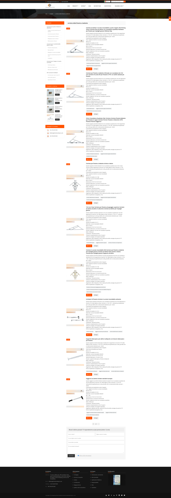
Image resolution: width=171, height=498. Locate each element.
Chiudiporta (50, 58)
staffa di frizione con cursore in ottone (94, 291)
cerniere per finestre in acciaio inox (93, 63)
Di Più (57, 94)
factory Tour (97, 6)
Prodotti (75, 6)
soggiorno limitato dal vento (104, 371)
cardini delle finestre (90, 108)
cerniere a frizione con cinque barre (115, 242)
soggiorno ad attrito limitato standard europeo (95, 412)
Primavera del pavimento (52, 47)
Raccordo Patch (51, 50)
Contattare (48, 471)
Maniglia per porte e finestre (53, 38)
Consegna (76, 474)
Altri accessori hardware (52, 72)
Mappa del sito (77, 485)
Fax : (46, 486)
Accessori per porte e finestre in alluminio (54, 27)
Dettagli (96, 68)
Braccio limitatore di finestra (92, 371)
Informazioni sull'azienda (97, 474)
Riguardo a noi (119, 6)
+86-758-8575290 (53, 136)
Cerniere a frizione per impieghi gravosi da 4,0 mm (96, 287)
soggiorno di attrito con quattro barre (93, 65)
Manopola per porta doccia (53, 69)
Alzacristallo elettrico (52, 77)
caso (89, 6)
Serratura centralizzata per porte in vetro (54, 55)
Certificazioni (77, 482)
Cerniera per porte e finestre (53, 36)
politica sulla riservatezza (79, 487)
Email (89, 68)
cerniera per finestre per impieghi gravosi (94, 199)
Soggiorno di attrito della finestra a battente (54, 31)
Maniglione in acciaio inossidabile (54, 52)
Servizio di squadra (78, 477)
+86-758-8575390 (64, 1)
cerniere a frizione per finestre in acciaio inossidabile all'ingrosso (99, 289)
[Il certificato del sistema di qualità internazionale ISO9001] (117, 480)
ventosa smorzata (90, 331)
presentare (71, 455)
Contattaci (94, 487)
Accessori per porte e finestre (53, 34)
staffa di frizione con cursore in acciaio (94, 110)
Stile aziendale (95, 477)
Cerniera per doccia (51, 65)
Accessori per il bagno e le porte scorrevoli (54, 62)
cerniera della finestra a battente (93, 197)
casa (68, 6)
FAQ (92, 485)
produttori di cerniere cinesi (92, 156)
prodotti (51, 13)
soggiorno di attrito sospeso (101, 242)
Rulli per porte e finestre (52, 41)
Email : (46, 481)
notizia (75, 480)
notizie (83, 6)
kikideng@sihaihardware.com (53, 1)
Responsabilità (95, 482)
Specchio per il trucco (52, 79)
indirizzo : (47, 474)
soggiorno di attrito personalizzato (101, 331)
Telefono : (47, 484)
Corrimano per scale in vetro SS (54, 75)
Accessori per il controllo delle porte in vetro (53, 44)
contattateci (107, 6)
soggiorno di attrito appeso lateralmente (109, 63)
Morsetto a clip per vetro (52, 67)
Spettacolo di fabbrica (96, 480)
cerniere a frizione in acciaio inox (93, 153)
